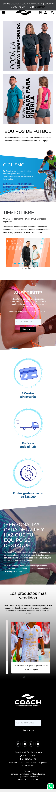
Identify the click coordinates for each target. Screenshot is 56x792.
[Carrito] (40, 12)
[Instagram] (18, 744)
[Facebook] (24, 744)
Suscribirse (28, 329)
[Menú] (3, 12)
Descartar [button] (40, 6)
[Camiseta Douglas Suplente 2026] (28, 623)
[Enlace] (28, 46)
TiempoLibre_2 (28, 268)
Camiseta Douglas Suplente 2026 (28, 665)
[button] (52, 12)
